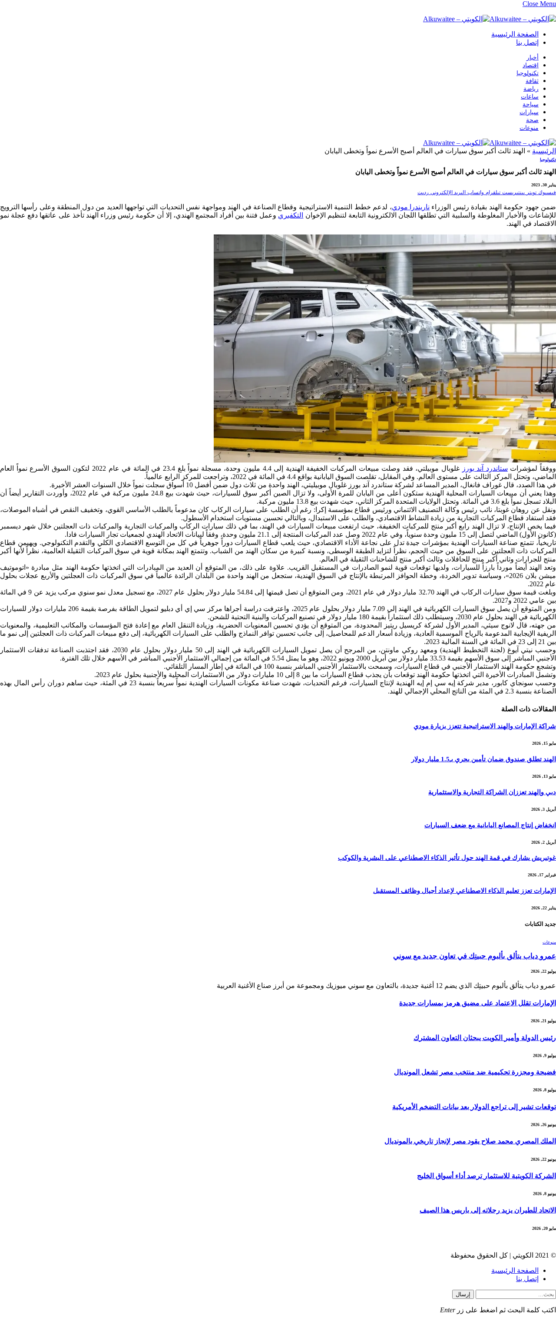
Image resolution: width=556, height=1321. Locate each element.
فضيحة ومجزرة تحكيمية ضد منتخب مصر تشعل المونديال (475, 1072)
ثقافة (532, 81)
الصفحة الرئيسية (515, 34)
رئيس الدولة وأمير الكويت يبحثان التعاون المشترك (485, 1037)
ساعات (530, 96)
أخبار (532, 57)
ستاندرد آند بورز (485, 468)
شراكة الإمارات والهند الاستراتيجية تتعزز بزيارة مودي (485, 726)
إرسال (463, 1294)
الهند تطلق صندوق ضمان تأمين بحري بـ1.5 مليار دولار (483, 759)
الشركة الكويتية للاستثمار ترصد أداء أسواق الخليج (486, 1175)
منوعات (529, 128)
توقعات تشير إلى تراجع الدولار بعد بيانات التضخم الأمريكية (474, 1106)
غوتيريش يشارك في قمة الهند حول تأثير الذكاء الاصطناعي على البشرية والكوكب (447, 857)
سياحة (531, 104)
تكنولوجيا (527, 73)
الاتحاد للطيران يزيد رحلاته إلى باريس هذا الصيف (488, 1210)
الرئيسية (544, 151)
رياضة (531, 89)
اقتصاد (531, 65)
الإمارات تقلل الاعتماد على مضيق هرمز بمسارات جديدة (477, 1003)
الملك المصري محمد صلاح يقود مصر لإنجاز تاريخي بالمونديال (470, 1141)
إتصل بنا (527, 42)
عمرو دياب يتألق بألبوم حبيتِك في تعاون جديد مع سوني (474, 956)
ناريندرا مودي (411, 207)
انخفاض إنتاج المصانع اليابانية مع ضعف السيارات (490, 825)
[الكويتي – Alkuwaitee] (489, 19)
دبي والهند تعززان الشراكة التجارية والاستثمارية (492, 792)
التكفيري (290, 215)
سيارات (529, 112)
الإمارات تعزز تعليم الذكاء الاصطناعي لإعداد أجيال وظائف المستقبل (464, 890)
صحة (532, 120)
